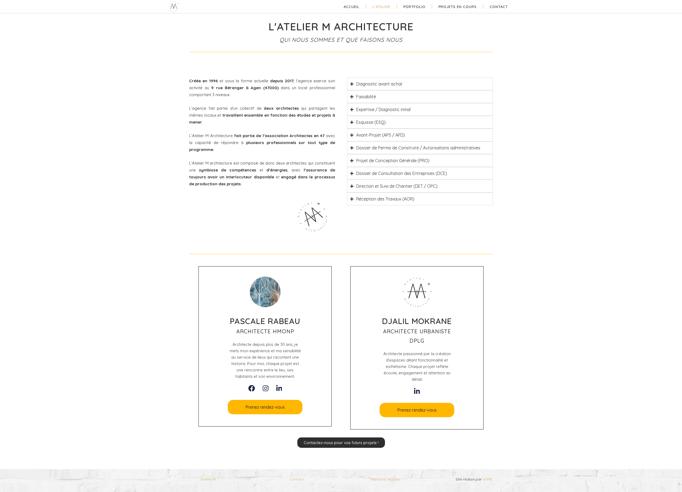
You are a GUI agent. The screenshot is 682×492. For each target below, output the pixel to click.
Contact (297, 479)
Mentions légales (385, 479)
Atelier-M (208, 479)
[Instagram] (266, 388)
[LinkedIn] (279, 388)
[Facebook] (251, 388)
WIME (487, 479)
